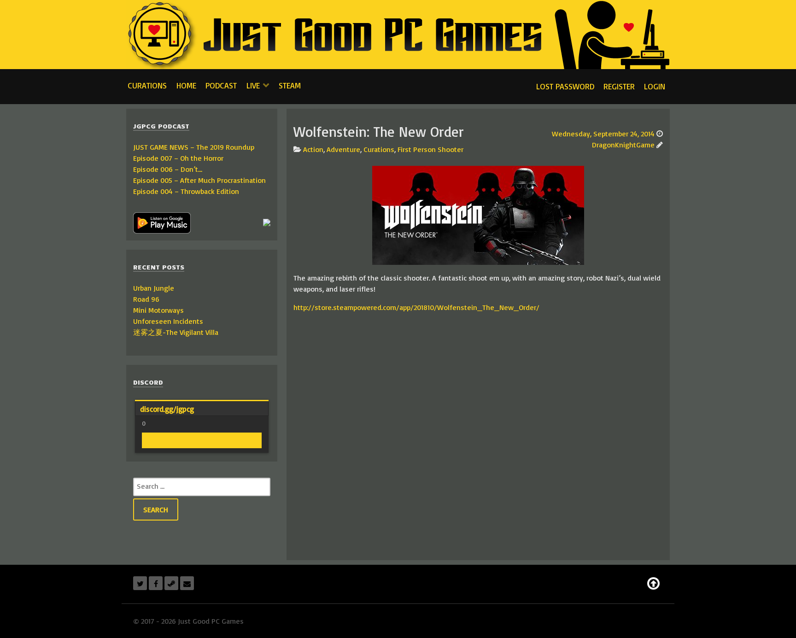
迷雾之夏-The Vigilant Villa (175, 332)
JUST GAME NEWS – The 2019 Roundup (193, 147)
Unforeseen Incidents (168, 321)
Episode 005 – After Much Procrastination (199, 180)
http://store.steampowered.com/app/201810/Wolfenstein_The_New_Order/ (416, 307)
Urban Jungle (153, 288)
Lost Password (565, 86)
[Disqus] (478, 435)
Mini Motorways (158, 310)
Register (619, 86)
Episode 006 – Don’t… (167, 169)
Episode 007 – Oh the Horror (178, 158)
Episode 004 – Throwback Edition (186, 191)
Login (654, 86)
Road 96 (146, 299)
